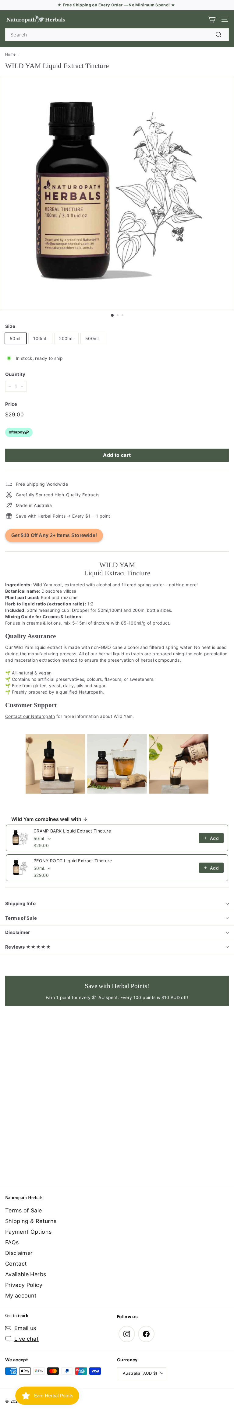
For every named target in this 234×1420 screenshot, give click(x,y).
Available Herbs (25, 1274)
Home (10, 54)
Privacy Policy (23, 1285)
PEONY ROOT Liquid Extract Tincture (73, 860)
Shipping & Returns (30, 1221)
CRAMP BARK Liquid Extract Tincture (72, 830)
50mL (16, 338)
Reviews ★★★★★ (28, 947)
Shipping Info (20, 903)
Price (11, 404)
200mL (66, 338)
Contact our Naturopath (30, 716)
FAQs (12, 1242)
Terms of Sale (21, 918)
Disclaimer (17, 932)
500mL (92, 338)
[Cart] (211, 19)
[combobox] (117, 34)
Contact (16, 1263)
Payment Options (28, 1232)
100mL (40, 338)
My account (21, 1295)
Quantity (15, 374)
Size (10, 326)
